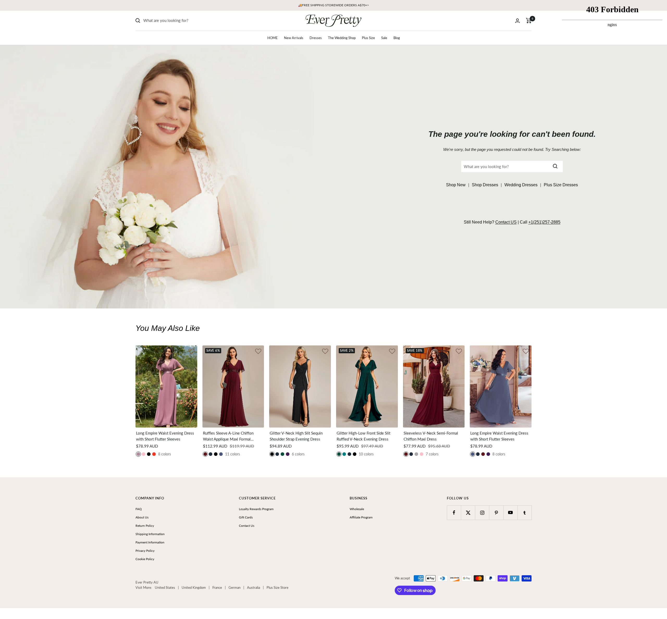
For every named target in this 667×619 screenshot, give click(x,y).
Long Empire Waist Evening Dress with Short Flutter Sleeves (165, 436)
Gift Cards (246, 517)
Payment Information (149, 542)
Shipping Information (150, 534)
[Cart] (529, 20)
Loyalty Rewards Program (256, 509)
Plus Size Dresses (561, 185)
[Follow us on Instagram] (482, 512)
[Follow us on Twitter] (468, 512)
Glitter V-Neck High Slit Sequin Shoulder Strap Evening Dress (296, 436)
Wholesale (357, 509)
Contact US (506, 222)
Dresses (316, 38)
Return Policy (144, 526)
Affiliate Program (361, 517)
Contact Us (246, 526)
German (234, 587)
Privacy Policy (145, 551)
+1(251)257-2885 (544, 222)
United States (165, 587)
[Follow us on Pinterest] (496, 512)
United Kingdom (194, 587)
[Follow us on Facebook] (454, 512)
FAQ (138, 509)
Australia (253, 587)
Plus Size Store (277, 587)
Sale (384, 38)
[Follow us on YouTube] (510, 512)
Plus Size (368, 38)
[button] (191, 352)
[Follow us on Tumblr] (524, 512)
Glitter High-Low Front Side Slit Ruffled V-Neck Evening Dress (363, 436)
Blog (396, 38)
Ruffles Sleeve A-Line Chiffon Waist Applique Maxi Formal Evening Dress (228, 436)
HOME (272, 38)
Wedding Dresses (521, 185)
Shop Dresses (485, 185)
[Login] (517, 20)
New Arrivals (293, 38)
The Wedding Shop (342, 38)
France (217, 587)
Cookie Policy (144, 559)
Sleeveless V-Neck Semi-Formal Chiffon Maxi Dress (431, 436)
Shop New (456, 185)
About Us (142, 517)
